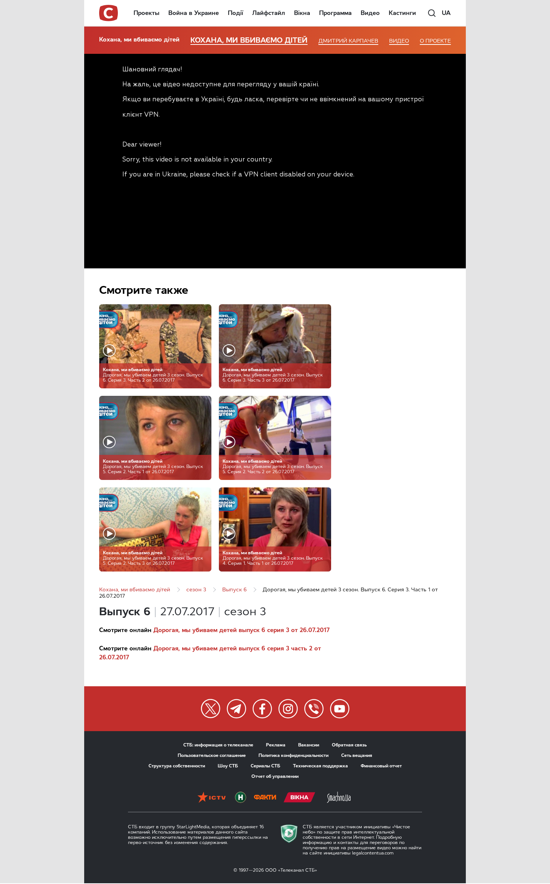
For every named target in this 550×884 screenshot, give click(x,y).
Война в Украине (193, 12)
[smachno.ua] (339, 798)
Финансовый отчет (381, 766)
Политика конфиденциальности (294, 755)
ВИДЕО (399, 41)
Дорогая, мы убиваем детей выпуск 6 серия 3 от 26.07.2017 (241, 630)
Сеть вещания (356, 755)
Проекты (146, 12)
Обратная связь (349, 745)
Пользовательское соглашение (212, 755)
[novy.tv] (240, 798)
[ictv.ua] (211, 798)
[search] (432, 13)
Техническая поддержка (320, 766)
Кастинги (402, 12)
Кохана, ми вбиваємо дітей (139, 39)
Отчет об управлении (275, 776)
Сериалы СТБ (265, 766)
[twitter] (210, 708)
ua (446, 12)
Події (235, 12)
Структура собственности (177, 766)
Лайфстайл (268, 12)
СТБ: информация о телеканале (218, 745)
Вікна (302, 12)
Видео (370, 12)
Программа (335, 12)
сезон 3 (196, 589)
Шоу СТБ (228, 766)
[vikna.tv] (299, 798)
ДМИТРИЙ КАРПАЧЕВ (348, 41)
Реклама (275, 745)
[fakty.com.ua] (265, 798)
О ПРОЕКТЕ (435, 41)
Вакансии (308, 745)
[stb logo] (109, 13)
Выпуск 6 (234, 589)
